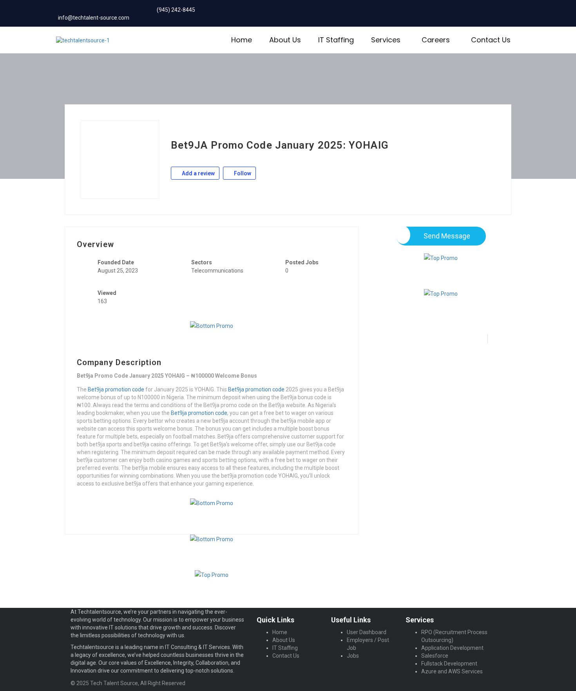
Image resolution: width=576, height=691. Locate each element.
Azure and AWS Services (452, 671)
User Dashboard (366, 632)
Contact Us (491, 40)
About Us (285, 40)
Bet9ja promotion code (116, 389)
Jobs (353, 656)
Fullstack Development (449, 663)
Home (241, 40)
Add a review (198, 173)
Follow (242, 173)
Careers (436, 40)
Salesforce (434, 656)
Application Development (452, 648)
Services (385, 40)
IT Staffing (336, 40)
